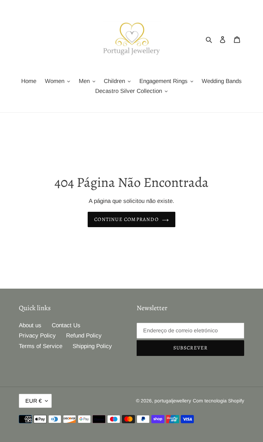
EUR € (33, 401)
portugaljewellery (172, 400)
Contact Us (66, 325)
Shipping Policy (92, 346)
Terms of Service (40, 346)
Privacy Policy (37, 335)
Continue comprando (126, 219)
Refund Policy (84, 335)
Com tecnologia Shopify (218, 400)
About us (30, 325)
